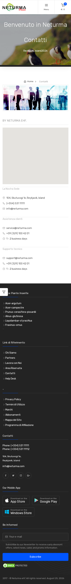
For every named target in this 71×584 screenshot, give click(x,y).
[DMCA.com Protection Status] (15, 565)
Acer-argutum (13, 303)
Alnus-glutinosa (14, 316)
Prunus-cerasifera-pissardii (20, 312)
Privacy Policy (13, 399)
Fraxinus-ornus (13, 325)
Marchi (9, 409)
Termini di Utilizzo (15, 404)
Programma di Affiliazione (19, 425)
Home (30, 81)
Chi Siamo (10, 352)
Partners (10, 357)
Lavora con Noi (13, 363)
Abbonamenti (13, 414)
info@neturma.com (17, 208)
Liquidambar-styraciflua (18, 320)
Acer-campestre (14, 307)
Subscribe (35, 556)
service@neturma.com (19, 228)
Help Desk (10, 378)
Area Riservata (13, 368)
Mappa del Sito (13, 420)
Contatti (10, 373)
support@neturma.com (19, 258)
